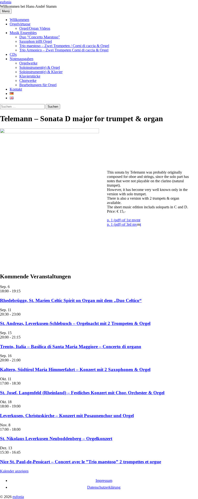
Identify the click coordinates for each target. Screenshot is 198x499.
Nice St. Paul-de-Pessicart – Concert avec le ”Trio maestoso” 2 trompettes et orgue (80, 461)
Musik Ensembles (23, 33)
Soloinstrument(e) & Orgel (39, 67)
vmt (137, 220)
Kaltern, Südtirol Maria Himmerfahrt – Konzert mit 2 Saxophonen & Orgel (75, 369)
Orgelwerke (28, 63)
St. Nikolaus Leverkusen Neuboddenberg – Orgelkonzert (56, 438)
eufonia (5, 2)
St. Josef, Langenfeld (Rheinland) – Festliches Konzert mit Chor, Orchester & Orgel (82, 392)
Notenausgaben (21, 59)
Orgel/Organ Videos (34, 28)
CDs (13, 54)
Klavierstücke (29, 76)
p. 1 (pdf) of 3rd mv (122, 224)
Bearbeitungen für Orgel (38, 85)
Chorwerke (27, 80)
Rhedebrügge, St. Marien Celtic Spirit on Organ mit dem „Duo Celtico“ (71, 300)
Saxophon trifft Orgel (35, 41)
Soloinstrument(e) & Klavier (41, 72)
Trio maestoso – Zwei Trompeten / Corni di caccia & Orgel (64, 46)
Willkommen (19, 20)
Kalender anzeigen (14, 471)
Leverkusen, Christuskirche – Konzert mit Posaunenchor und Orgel (67, 415)
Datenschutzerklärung (103, 487)
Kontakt (16, 89)
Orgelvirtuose (20, 24)
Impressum (104, 480)
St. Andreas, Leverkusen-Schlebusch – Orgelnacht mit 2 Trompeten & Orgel (75, 323)
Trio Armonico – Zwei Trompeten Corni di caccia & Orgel (63, 50)
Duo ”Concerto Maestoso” (39, 37)
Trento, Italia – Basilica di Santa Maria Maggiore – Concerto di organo (70, 346)
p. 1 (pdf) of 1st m (120, 220)
